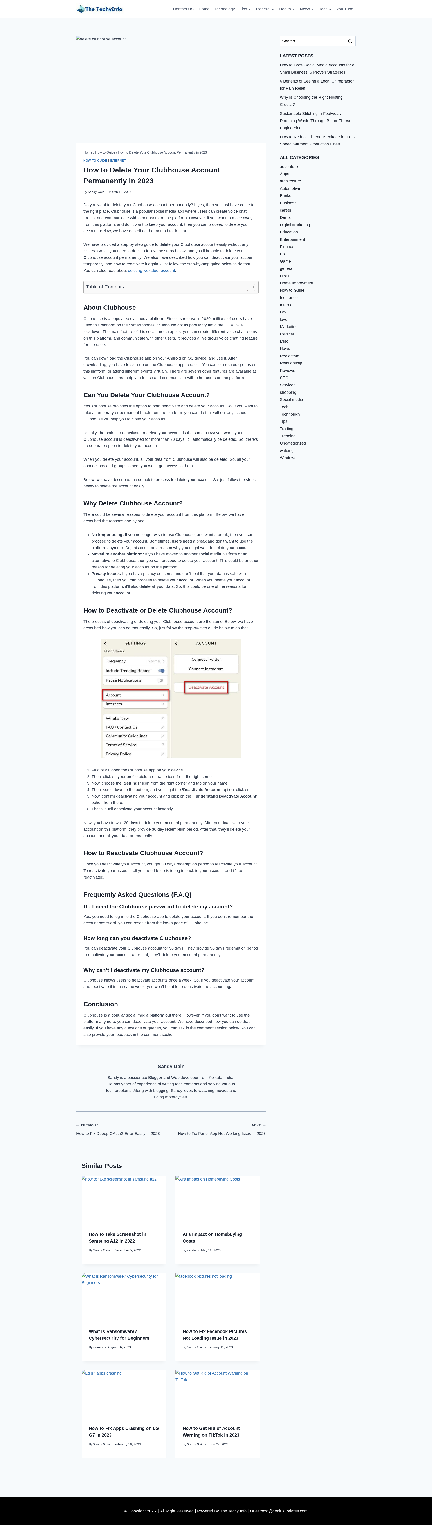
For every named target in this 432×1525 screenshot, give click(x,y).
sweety (98, 1347)
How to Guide (95, 160)
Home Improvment (296, 283)
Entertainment (292, 239)
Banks (285, 195)
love (283, 319)
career (285, 210)
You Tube (344, 9)
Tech (284, 407)
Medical (287, 334)
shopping (288, 392)
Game (285, 261)
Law (283, 312)
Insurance (289, 297)
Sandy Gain (96, 192)
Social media (291, 399)
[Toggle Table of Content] (249, 287)
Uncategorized (293, 443)
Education (289, 232)
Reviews (287, 370)
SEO (284, 378)
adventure (289, 166)
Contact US (183, 9)
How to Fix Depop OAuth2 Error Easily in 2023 (118, 1129)
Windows (288, 458)
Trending (288, 436)
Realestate (289, 355)
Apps (284, 174)
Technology (224, 9)
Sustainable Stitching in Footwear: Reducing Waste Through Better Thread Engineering (315, 120)
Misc (284, 341)
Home (204, 9)
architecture (290, 181)
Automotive (290, 188)
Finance (287, 246)
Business (288, 203)
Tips (283, 421)
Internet (118, 160)
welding (287, 450)
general (286, 268)
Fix (282, 254)
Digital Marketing (295, 224)
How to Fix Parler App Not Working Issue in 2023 (222, 1129)
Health (286, 275)
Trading (286, 428)
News (285, 348)
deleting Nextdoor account (151, 270)
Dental (286, 217)
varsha (192, 1250)
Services (287, 385)
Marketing (289, 326)
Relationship (291, 363)
